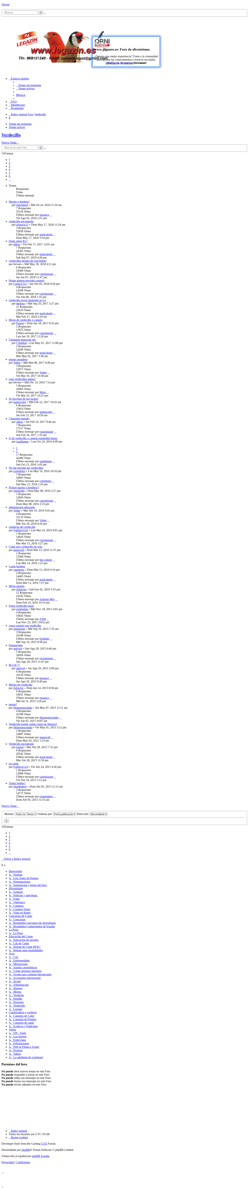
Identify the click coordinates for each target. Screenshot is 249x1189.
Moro (43, 392)
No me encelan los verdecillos (26, 467)
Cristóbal (21, 342)
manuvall (18, 550)
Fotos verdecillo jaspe (21, 605)
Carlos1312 (20, 283)
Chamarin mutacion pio (22, 339)
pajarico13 (22, 224)
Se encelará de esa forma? (23, 398)
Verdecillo (11, 135)
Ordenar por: (45, 813)
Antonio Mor (47, 599)
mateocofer (19, 402)
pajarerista (22, 609)
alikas (16, 244)
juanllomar (22, 441)
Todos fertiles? (17, 783)
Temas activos (17, 127)
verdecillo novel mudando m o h (27, 300)
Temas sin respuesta (20, 123)
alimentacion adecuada (22, 507)
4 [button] (9, 169)
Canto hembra (17, 566)
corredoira (19, 471)
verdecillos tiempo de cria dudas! (27, 260)
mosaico (44, 214)
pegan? (13, 704)
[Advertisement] (188, 45)
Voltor (16, 362)
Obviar (5, 4)
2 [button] (9, 162)
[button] (10, 179)
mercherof (22, 204)
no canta (13, 763)
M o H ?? (14, 665)
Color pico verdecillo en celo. (26, 546)
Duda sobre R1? (18, 241)
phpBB (26, 1149)
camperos (18, 569)
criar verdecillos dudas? (22, 379)
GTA (44, 1143)
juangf (20, 747)
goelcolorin (46, 234)
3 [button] (9, 166)
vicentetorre (46, 658)
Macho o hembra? (19, 201)
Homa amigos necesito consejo (26, 280)
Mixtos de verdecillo (20, 684)
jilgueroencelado (22, 707)
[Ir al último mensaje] (51, 214)
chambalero (20, 786)
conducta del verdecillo (22, 527)
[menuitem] (28, 85)
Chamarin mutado (19, 418)
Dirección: (83, 813)
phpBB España (40, 1156)
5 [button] (9, 172)
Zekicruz (21, 589)
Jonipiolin (19, 490)
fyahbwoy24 (20, 530)
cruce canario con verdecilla (25, 625)
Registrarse (126, 62)
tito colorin (46, 559)
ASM (42, 619)
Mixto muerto (16, 586)
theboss (20, 303)
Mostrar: (9, 813)
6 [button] (9, 176)
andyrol (17, 648)
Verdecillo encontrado (21, 743)
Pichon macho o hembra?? (24, 487)
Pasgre (20, 323)
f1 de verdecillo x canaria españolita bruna (33, 438)
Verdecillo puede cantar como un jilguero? (33, 724)
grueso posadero (18, 359)
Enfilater (44, 638)
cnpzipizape (46, 273)
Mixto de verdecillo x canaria (25, 319)
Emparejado (16, 645)
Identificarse (113, 62)
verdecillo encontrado (21, 221)
